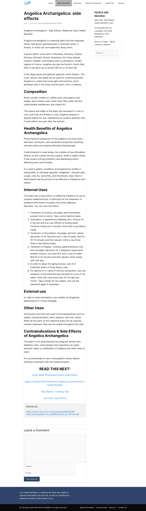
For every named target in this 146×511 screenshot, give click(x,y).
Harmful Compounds (93, 3)
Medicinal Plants (63, 3)
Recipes (121, 3)
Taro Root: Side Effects (54, 398)
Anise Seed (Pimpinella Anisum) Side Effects (54, 375)
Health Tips (109, 3)
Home (51, 3)
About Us (112, 508)
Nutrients (77, 3)
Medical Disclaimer (87, 508)
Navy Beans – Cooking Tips (55, 391)
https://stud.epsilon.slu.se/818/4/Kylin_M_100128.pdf (52, 414)
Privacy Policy (101, 508)
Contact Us (122, 508)
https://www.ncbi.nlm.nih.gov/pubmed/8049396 (50, 411)
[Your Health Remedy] (28, 3)
